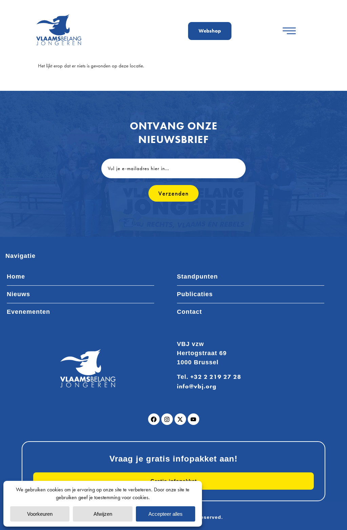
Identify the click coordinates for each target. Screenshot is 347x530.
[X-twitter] (180, 419)
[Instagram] (167, 419)
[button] (289, 31)
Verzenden (173, 193)
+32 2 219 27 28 (215, 377)
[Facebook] (154, 419)
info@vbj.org (197, 386)
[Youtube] (193, 419)
